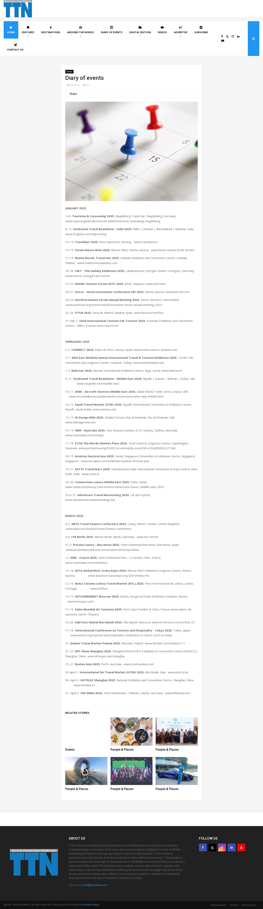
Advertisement (218, 905)
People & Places (122, 749)
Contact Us (15, 49)
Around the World (80, 32)
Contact (234, 905)
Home (11, 32)
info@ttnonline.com (95, 885)
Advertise (180, 32)
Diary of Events (111, 32)
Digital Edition (140, 32)
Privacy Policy (249, 905)
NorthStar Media (90, 904)
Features (28, 32)
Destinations (50, 32)
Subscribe (201, 32)
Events (69, 72)
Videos (162, 32)
